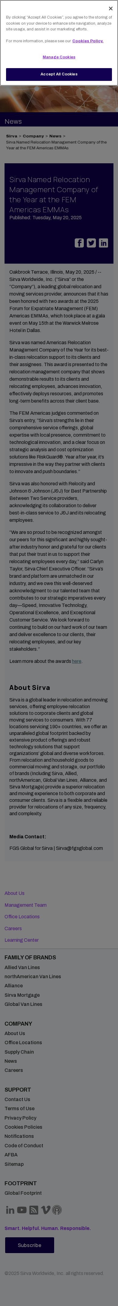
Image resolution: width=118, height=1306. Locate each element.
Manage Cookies (59, 57)
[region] (59, 43)
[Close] (110, 8)
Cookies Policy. (87, 41)
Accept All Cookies (59, 74)
